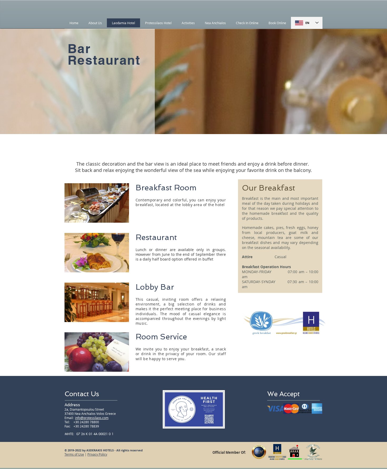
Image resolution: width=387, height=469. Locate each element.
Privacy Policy (97, 454)
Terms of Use (74, 454)
